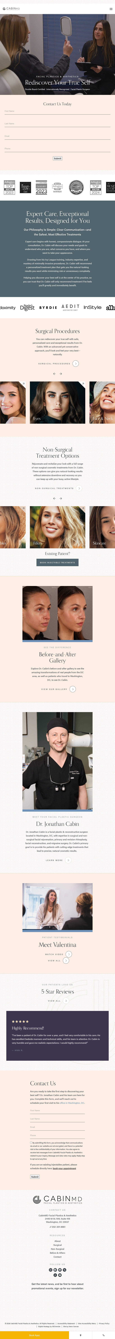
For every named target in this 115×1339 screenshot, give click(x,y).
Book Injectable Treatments (57, 562)
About (58, 1241)
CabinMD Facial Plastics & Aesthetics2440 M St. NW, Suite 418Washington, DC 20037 (57, 1219)
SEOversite (56, 1326)
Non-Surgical (57, 1248)
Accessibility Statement (66, 1323)
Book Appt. (34, 1335)
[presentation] (54, 374)
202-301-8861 (58, 1227)
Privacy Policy (104, 1323)
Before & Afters (57, 1252)
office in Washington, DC (72, 1102)
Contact (57, 1256)
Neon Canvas (74, 1326)
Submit (57, 158)
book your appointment (64, 1168)
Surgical (57, 1245)
